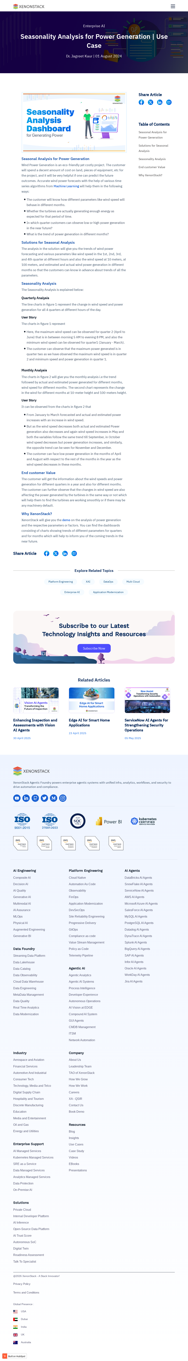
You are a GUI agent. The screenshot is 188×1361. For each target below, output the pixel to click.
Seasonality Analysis (152, 159)
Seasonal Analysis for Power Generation (153, 134)
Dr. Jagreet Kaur (79, 56)
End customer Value (152, 167)
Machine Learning (66, 186)
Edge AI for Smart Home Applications (89, 722)
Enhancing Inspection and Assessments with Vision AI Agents (35, 725)
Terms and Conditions (26, 1292)
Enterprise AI (94, 25)
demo (66, 520)
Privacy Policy (21, 1283)
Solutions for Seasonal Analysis (153, 148)
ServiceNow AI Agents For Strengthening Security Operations (146, 725)
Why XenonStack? (150, 175)
